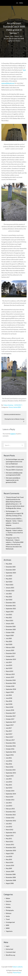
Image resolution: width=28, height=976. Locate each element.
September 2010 (11, 850)
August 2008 (10, 883)
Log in (7, 946)
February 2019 (10, 674)
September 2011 (11, 832)
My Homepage (10, 511)
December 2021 (10, 602)
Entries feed (9, 949)
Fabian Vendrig (8, 405)
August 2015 (10, 776)
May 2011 (9, 838)
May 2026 (9, 564)
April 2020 (9, 644)
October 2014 (10, 791)
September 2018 (11, 689)
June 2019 (9, 665)
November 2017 (11, 716)
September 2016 (11, 752)
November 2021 (11, 605)
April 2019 (9, 668)
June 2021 (9, 614)
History (11, 407)
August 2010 (10, 853)
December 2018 (10, 680)
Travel (8, 919)
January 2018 (10, 710)
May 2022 (9, 596)
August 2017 (10, 725)
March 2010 (9, 862)
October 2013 (10, 800)
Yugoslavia (9, 931)
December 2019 (10, 653)
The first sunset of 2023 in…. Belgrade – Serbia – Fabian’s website (14, 521)
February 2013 (10, 809)
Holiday (8, 907)
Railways (8, 913)
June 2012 (9, 826)
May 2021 (9, 617)
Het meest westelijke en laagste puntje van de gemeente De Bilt (13, 480)
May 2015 (9, 785)
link (24, 70)
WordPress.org (10, 955)
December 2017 (10, 713)
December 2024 (10, 570)
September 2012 (11, 820)
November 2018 (11, 683)
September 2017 (11, 722)
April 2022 (9, 599)
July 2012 (9, 823)
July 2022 (9, 593)
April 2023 (9, 582)
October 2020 (10, 632)
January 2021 (10, 623)
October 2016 (10, 749)
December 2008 (10, 874)
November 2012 (11, 814)
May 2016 (9, 764)
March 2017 (9, 737)
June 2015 (9, 782)
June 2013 (9, 806)
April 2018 (9, 704)
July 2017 (9, 728)
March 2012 (9, 829)
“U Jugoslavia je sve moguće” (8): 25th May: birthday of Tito (14, 513)
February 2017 (10, 740)
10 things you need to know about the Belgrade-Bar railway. (15, 506)
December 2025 (10, 567)
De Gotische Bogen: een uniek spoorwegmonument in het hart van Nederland (15, 461)
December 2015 (10, 770)
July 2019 (9, 662)
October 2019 (10, 656)
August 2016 (10, 755)
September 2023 (11, 573)
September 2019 (11, 659)
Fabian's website (17, 967)
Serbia (15, 407)
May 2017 (9, 731)
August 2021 (10, 611)
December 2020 (10, 626)
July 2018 (9, 695)
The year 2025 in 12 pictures (14, 467)
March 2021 (9, 620)
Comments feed (10, 952)
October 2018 (10, 686)
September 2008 (11, 880)
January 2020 (10, 650)
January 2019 (10, 677)
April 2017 (9, 734)
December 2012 (10, 812)
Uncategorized (10, 922)
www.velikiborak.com (7, 83)
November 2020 (11, 629)
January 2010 (10, 865)
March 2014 (9, 797)
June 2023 (9, 576)
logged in (13, 434)
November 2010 (11, 847)
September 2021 (11, 608)
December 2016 (10, 743)
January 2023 (10, 587)
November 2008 (11, 877)
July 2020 (9, 638)
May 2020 (9, 641)
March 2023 (9, 585)
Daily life (8, 901)
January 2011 (10, 844)
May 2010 (9, 859)
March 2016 (9, 767)
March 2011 (9, 841)
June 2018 (9, 698)
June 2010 (9, 856)
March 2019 (9, 671)
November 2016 (11, 746)
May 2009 (9, 868)
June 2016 (9, 761)
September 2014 (11, 794)
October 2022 (10, 590)
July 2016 (9, 758)
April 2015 (9, 788)
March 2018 (9, 707)
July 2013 (9, 803)
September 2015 (11, 773)
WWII (8, 928)
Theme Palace (17, 972)
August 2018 (10, 692)
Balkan (8, 898)
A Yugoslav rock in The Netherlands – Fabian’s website (13, 540)
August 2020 (10, 635)
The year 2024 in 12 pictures (14, 470)
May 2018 (9, 701)
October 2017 (10, 719)
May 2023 (9, 579)
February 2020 (10, 647)
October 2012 (10, 817)
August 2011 (10, 835)
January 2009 (10, 871)
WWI (19, 407)
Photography (10, 910)
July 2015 (9, 779)
